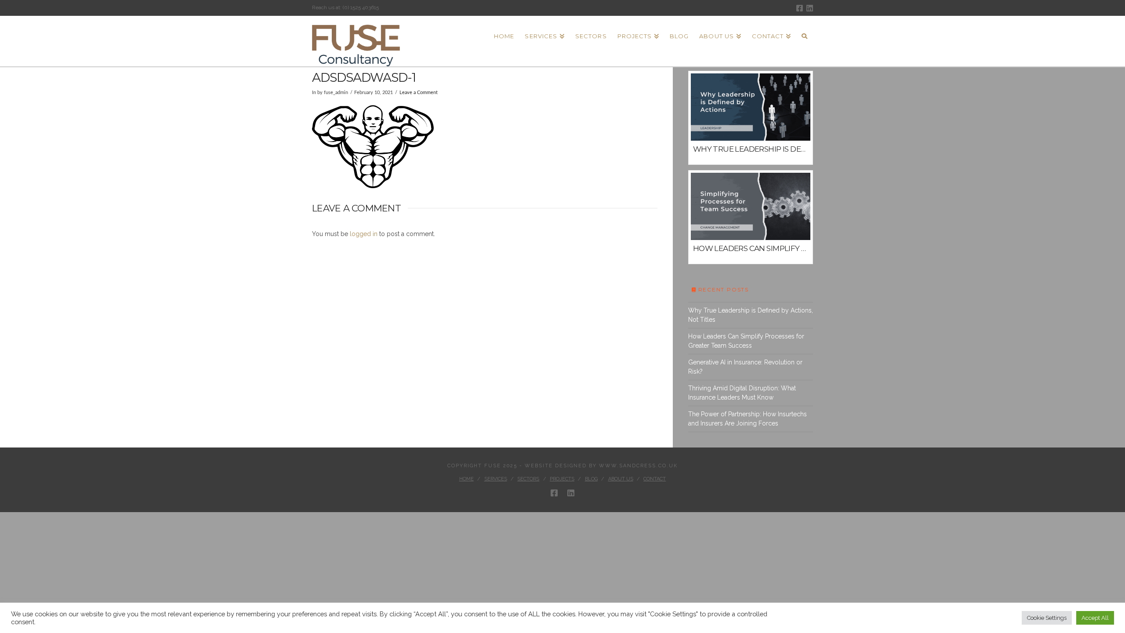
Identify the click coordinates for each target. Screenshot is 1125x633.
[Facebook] (799, 8)
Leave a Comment (418, 93)
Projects (562, 479)
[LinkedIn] (809, 8)
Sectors (528, 479)
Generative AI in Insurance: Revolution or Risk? (745, 367)
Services (495, 479)
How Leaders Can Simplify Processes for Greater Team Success (746, 341)
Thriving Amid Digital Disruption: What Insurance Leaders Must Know (742, 393)
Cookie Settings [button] (1047, 618)
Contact (654, 479)
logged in (363, 233)
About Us (620, 479)
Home (466, 479)
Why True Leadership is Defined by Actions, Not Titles (750, 315)
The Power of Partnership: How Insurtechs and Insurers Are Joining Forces (747, 419)
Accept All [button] (1095, 618)
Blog (591, 479)
